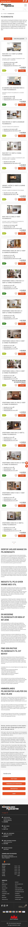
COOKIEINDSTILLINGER (19, 897)
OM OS (16, 885)
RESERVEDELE (4, 891)
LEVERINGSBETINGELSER (19, 891)
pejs (10, 716)
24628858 (5, 821)
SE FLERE (14, 542)
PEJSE (5, 13)
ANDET (14, 793)
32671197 (5, 829)
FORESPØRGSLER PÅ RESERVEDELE (14, 783)
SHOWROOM (17, 893)
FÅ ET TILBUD (14, 778)
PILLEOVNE (4, 886)
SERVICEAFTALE (14, 788)
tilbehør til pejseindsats (12, 608)
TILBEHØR (3, 889)
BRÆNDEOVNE (4, 884)
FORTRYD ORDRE (18, 899)
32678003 (5, 836)
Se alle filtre (8, 38)
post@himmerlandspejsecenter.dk (10, 856)
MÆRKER (3, 895)
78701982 (5, 843)
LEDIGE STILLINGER (18, 887)
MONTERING (4, 897)
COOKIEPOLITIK (18, 895)
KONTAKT (17, 882)
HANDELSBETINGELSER (19, 889)
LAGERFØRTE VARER (5, 893)
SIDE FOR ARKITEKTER (19, 884)
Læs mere (22, 70)
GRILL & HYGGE (4, 887)
